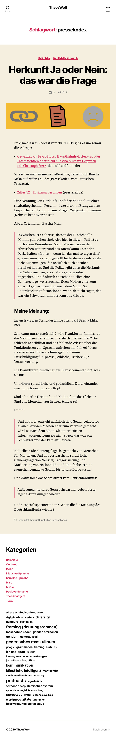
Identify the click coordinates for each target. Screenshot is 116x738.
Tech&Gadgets (15, 596)
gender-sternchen (45, 632)
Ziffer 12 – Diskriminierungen (39, 192)
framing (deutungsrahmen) (32, 627)
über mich (39, 699)
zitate (26, 699)
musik (9, 675)
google (10, 647)
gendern (12, 636)
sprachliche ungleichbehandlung (24, 690)
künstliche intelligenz (23, 670)
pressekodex (59, 519)
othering (39, 675)
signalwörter (35, 681)
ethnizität (23, 519)
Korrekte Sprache (65, 58)
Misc (9, 582)
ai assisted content (23, 612)
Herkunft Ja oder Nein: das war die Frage (58, 75)
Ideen (9, 569)
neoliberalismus (23, 675)
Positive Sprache (17, 591)
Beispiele (44, 58)
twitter (27, 694)
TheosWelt (58, 7)
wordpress (13, 699)
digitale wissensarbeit (20, 617)
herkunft (35, 519)
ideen (30, 652)
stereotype (14, 694)
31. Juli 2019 (60, 92)
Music (10, 587)
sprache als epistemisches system (29, 686)
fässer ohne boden (18, 632)
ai (7, 612)
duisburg (12, 622)
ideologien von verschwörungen (26, 656)
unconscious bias (43, 694)
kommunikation (19, 665)
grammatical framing (30, 647)
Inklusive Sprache (17, 573)
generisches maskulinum (30, 641)
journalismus (13, 660)
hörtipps (51, 647)
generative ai (29, 636)
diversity (43, 617)
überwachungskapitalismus (25, 704)
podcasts (16, 680)
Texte (9, 600)
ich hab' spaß (15, 652)
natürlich (46, 519)
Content (11, 564)
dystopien (26, 621)
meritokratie (50, 670)
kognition (28, 660)
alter (40, 612)
